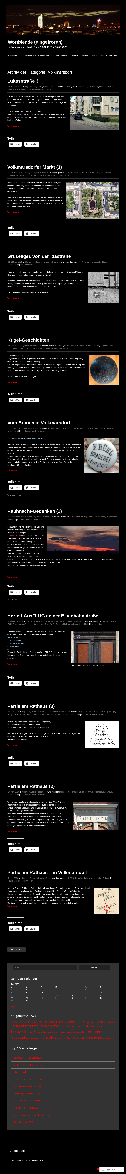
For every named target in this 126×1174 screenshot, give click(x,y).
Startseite (12, 56)
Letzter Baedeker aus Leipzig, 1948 (28, 1058)
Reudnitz (51, 1037)
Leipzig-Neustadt (34, 1032)
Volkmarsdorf (54, 87)
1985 (67, 173)
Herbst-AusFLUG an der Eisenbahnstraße (52, 615)
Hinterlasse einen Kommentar (41, 89)
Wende (105, 1038)
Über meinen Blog (109, 56)
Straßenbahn (79, 1038)
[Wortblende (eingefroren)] (63, 36)
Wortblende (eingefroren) (35, 42)
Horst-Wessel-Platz (108, 173)
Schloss (64, 714)
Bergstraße (21, 714)
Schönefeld (12, 348)
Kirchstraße (55, 714)
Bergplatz (12, 714)
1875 (95, 712)
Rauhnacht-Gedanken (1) (34, 511)
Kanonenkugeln (92, 346)
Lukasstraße (93, 87)
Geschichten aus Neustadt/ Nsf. (35, 56)
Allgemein (29, 87)
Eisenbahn (111, 1022)
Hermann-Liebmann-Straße (38, 714)
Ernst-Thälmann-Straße (45, 1025)
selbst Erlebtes (60, 56)
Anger (80, 1022)
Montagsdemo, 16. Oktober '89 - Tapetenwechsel (34, 1115)
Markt (101, 87)
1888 (69, 428)
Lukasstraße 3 (23, 81)
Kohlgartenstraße (97, 1026)
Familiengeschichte (79, 56)
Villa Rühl (66, 624)
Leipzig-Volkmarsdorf (93, 878)
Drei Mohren (102, 1022)
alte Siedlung (81, 517)
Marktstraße (110, 87)
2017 (71, 1022)
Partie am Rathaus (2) (31, 786)
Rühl (101, 428)
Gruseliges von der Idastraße (39, 256)
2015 (60, 1021)
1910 (72, 878)
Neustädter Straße (47, 624)
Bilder (94, 56)
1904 (74, 428)
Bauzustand (75, 173)
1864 (64, 428)
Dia (95, 1022)
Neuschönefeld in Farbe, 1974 (26, 1108)
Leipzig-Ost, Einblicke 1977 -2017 (28, 1079)
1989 (50, 1022)
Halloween (88, 262)
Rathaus (108, 792)
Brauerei (81, 428)
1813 (61, 346)
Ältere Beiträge (16, 949)
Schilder (60, 1038)
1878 (12, 1022)
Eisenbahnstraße (20, 624)
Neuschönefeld (93, 1032)
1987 (80, 262)
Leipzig (18, 1031)
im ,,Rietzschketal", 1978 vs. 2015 (28, 1065)
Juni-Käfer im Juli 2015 (23, 1122)
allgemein (38, 87)
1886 (67, 792)
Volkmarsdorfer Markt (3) (34, 167)
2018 (75, 1022)
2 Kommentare (96, 624)
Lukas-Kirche (33, 624)
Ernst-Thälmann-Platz (90, 173)
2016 (66, 1021)
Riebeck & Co (110, 428)
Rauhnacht (92, 517)
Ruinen (22, 175)
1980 (31, 1022)
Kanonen (81, 346)
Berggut (112, 712)
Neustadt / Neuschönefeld (61, 621)
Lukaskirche (13, 175)
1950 (100, 712)
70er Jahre (30, 621)
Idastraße (97, 262)
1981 (36, 1022)
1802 (90, 712)
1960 (85, 87)
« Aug (13, 1006)
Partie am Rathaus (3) (31, 706)
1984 (41, 1022)
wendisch (12, 520)
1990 (55, 1022)
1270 (73, 517)
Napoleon (104, 346)
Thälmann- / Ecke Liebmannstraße (28, 1101)
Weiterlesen (13, 126)
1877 (80, 87)
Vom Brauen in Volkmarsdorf (38, 422)
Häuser (73, 346)
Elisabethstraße (91, 428)
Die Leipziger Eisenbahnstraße (27, 1094)
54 (65, 346)
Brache (105, 621)
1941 (17, 1022)
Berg (106, 712)
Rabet (111, 346)
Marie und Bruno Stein (68, 1032)
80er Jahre (29, 262)
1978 (27, 1022)
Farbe (62, 1026)
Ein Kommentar (63, 175)
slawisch (101, 517)
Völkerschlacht (24, 348)
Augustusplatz (88, 1022)
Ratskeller (12, 89)
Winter (111, 1038)
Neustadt (18, 1038)
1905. (66, 878)
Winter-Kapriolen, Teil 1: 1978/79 (27, 1086)
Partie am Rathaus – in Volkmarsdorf (47, 872)
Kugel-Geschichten (28, 340)
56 (68, 346)
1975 (22, 1022)
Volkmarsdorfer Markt (46, 175)
